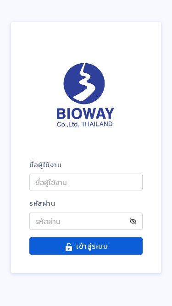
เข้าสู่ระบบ (92, 245)
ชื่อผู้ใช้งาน (45, 165)
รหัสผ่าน (42, 203)
